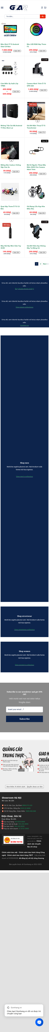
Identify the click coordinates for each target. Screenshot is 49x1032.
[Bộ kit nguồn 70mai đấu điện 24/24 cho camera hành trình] (37, 151)
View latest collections (24, 307)
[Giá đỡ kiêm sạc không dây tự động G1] (37, 231)
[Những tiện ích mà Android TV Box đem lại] (11, 111)
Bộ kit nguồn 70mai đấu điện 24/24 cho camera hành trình (36, 167)
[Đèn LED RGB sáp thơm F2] (37, 30)
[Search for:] (22, 16)
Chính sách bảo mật (9, 852)
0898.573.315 (27, 805)
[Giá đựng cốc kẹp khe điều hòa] (37, 192)
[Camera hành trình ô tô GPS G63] (37, 69)
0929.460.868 (31, 811)
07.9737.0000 (24, 828)
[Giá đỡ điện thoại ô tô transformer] (37, 111)
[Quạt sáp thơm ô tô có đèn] (11, 192)
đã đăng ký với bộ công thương (31, 858)
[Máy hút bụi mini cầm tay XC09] (11, 231)
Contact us (24, 325)
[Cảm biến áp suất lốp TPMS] (11, 69)
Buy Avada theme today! (24, 289)
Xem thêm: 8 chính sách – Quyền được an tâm (24, 787)
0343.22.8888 (25, 808)
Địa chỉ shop (32, 847)
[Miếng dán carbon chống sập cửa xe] (11, 151)
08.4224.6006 (20, 822)
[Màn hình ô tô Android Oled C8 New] (11, 30)
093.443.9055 (23, 824)
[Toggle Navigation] (2, 7)
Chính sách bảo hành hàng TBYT (20, 855)
